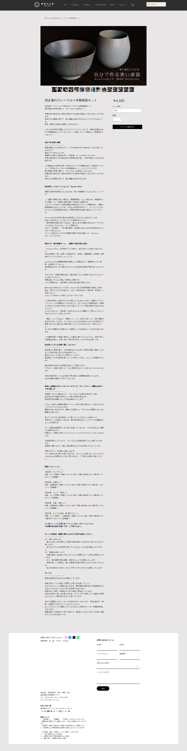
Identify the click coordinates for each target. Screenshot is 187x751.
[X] (74, 637)
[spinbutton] (118, 119)
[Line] (78, 637)
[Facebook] (70, 637)
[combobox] (127, 110)
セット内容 (117, 106)
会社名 (122, 644)
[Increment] (121, 119)
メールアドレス (102, 654)
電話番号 (123, 654)
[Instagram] (66, 637)
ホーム (47, 18)
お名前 (99, 644)
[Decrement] (114, 119)
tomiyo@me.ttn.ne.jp (52, 700)
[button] (132, 4)
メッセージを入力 (103, 672)
